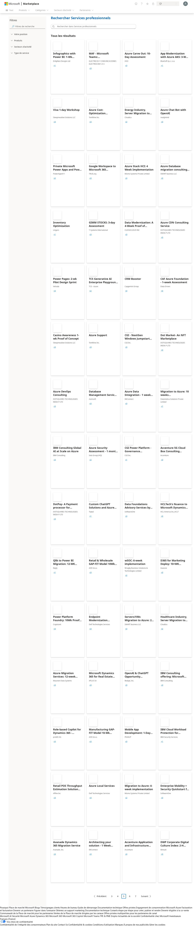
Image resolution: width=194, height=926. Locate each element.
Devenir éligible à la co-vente (175, 910)
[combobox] (94, 26)
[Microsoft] (12, 3)
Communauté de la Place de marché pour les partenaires (26, 913)
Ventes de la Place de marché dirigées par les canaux (78, 913)
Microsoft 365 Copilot (73, 916)
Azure (32, 916)
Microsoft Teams (91, 916)
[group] (54, 65)
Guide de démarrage (87, 907)
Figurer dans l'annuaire (44, 910)
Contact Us (63, 924)
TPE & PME (105, 916)
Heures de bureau (68, 907)
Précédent (101, 896)
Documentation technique (110, 907)
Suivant (144, 896)
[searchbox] (30, 26)
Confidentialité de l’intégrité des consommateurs (23, 924)
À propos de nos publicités (136, 924)
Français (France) (8, 918)
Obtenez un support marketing (70, 910)
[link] (67, 67)
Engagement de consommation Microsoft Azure (159, 907)
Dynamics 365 (42, 916)
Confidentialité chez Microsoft (154, 916)
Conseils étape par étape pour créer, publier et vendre (135, 910)
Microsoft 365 (55, 916)
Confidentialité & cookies (80, 924)
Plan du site (51, 924)
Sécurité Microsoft (20, 916)
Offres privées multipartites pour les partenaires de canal (130, 913)
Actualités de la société (129, 916)
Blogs (37, 907)
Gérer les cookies (157, 924)
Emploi (114, 916)
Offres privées (129, 907)
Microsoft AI (6, 916)
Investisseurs (175, 916)
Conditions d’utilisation (103, 924)
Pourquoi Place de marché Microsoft (17, 907)
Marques (119, 924)
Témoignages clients (50, 907)
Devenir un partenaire (23, 910)
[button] (53, 26)
